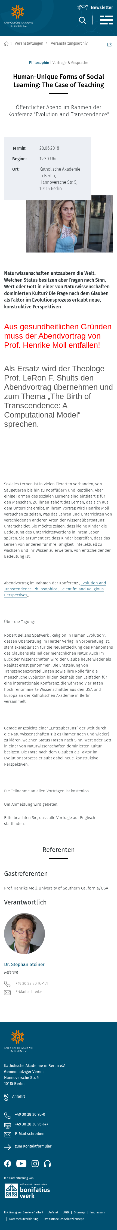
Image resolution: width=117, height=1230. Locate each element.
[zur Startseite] (22, 16)
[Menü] (106, 20)
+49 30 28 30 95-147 (31, 1124)
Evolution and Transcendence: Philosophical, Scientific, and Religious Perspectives (55, 589)
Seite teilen (110, 44)
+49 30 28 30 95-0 (30, 1114)
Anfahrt (18, 1096)
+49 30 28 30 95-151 (32, 983)
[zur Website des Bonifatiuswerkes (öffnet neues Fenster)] (58, 1191)
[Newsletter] (95, 7)
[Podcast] (47, 1163)
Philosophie (39, 62)
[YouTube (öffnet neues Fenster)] (21, 1163)
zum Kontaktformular (33, 1146)
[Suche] (82, 20)
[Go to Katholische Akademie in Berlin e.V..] (6, 43)
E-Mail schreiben (30, 991)
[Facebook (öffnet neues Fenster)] (7, 1163)
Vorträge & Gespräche (70, 62)
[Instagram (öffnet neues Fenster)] (35, 1163)
